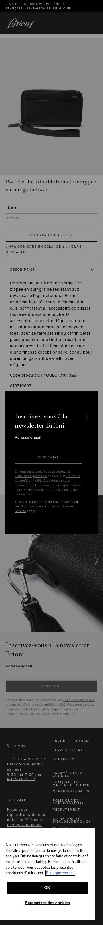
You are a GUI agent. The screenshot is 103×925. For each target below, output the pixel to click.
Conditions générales (31, 476)
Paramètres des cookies (47, 903)
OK (47, 888)
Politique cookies (60, 873)
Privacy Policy (43, 506)
